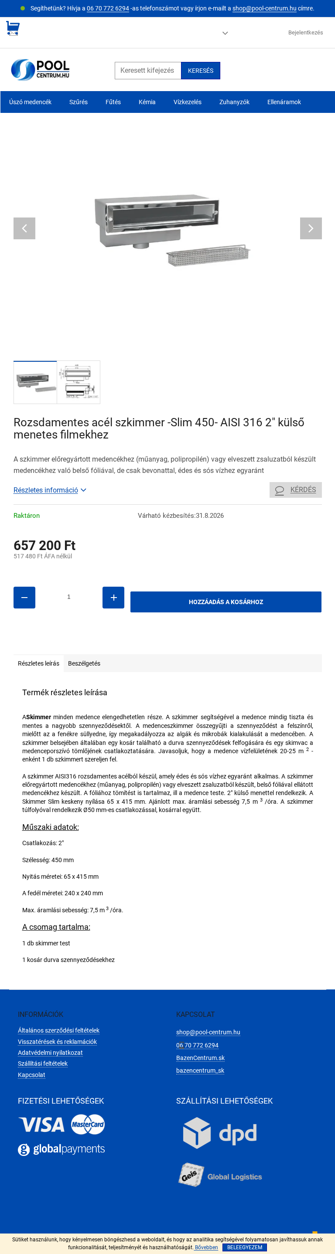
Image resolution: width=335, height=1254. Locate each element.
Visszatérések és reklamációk (57, 1041)
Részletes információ (46, 490)
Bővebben (206, 1247)
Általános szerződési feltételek (58, 1030)
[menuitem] (30, 102)
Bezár (74, 641)
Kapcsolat (31, 1074)
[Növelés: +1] (113, 597)
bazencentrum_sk (200, 1070)
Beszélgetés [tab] (84, 663)
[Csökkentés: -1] (24, 597)
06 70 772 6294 (108, 8)
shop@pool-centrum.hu (264, 8)
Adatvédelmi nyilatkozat (50, 1052)
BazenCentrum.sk (200, 1057)
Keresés (200, 70)
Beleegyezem (244, 1247)
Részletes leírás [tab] (38, 663)
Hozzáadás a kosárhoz (226, 601)
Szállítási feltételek (43, 1063)
